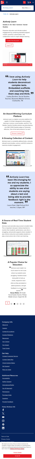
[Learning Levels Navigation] (6, 2)
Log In (9, 45)
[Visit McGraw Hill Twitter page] (3, 413)
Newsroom (5, 338)
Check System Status (8, 363)
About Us (5, 325)
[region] (17, 450)
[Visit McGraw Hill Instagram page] (3, 420)
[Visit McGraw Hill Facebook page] (3, 409)
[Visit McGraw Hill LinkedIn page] (3, 428)
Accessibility (6, 378)
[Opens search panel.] (24, 2)
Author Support (6, 381)
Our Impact (5, 345)
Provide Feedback (7, 401)
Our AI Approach (7, 388)
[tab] (11, 304)
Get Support (6, 366)
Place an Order (6, 369)
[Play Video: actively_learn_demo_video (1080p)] (17, 56)
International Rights (8, 385)
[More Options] (33, 2)
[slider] (17, 64)
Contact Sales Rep (7, 359)
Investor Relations (7, 335)
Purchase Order (7, 395)
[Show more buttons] (30, 64)
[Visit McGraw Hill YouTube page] (3, 417)
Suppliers (5, 398)
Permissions (5, 391)
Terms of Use (5, 436)
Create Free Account (13, 40)
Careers (4, 328)
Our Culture (5, 341)
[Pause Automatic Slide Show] (7, 303)
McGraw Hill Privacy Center (17, 448)
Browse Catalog (17, 133)
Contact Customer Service (10, 356)
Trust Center (6, 348)
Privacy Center (5, 439)
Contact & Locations (8, 331)
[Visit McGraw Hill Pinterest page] (3, 424)
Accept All (17, 455)
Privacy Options (17, 452)
